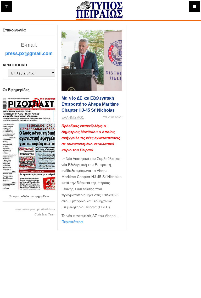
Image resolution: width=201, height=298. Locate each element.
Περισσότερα (72, 222)
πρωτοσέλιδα (21, 196)
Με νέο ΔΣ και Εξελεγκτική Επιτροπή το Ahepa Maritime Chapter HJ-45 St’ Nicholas (90, 104)
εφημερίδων (42, 196)
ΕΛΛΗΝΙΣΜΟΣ (73, 118)
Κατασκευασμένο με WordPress (35, 209)
